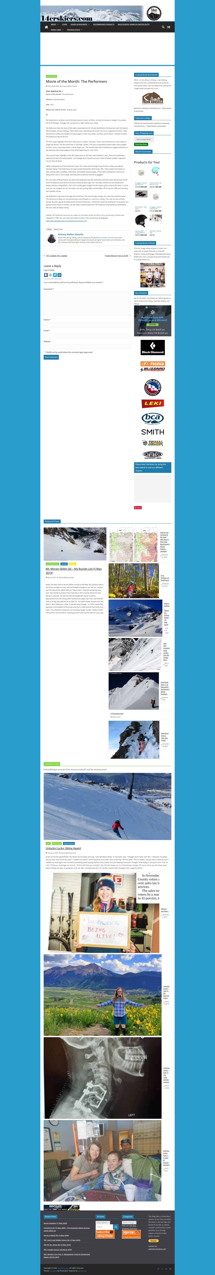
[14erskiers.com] (107, 7)
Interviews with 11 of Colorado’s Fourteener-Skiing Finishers (165, 688)
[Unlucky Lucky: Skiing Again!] (107, 806)
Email (47, 330)
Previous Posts (73, 30)
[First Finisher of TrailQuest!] (134, 580)
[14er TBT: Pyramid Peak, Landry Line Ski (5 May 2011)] (135, 654)
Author (49, 229)
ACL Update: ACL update (56, 256)
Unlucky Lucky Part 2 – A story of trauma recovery (166, 1158)
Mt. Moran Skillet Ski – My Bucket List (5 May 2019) (74, 571)
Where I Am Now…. (165, 910)
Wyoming (72, 564)
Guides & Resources (79, 24)
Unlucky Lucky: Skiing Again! (63, 848)
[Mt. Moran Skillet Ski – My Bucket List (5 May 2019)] (75, 543)
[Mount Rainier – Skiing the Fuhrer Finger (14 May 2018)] (135, 618)
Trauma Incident (69, 843)
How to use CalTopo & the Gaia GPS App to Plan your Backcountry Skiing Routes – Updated (165, 541)
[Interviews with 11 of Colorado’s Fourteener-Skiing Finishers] (134, 691)
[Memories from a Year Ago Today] (134, 740)
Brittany (98, 242)
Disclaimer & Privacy (129, 1228)
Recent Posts (58, 229)
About (53, 24)
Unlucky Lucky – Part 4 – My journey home (166, 992)
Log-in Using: (49, 270)
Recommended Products (103, 24)
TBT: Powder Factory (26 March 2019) (58, 1250)
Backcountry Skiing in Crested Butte (133, 24)
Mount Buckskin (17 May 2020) (55, 1223)
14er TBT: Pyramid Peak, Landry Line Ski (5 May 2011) (166, 651)
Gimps (48, 843)
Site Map (133, 1226)
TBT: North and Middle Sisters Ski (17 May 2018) (62, 1240)
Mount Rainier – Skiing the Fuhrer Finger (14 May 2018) (167, 614)
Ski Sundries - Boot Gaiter (141, 208)
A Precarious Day (116, 713)
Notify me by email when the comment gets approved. (69, 352)
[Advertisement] (107, 49)
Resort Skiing (57, 843)
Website (47, 341)
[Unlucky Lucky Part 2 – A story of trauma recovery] (102, 1161)
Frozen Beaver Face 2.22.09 (116, 256)
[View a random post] (168, 27)
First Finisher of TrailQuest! (165, 577)
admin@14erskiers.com (157, 1249)
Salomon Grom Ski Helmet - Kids (155, 184)
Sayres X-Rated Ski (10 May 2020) (56, 1235)
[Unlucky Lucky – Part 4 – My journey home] (103, 995)
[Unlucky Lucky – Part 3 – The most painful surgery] (103, 1078)
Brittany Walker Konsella (69, 86)
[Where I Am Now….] (101, 913)
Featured (64, 564)
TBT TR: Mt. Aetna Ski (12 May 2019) (57, 1245)
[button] (57, 24)
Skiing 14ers (56, 30)
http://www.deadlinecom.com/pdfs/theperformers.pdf (66, 221)
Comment (49, 289)
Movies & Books (51, 76)
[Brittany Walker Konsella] (51, 235)
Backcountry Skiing (52, 564)
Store (64, 24)
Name (47, 320)
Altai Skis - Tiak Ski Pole (155, 232)
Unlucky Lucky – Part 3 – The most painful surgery (166, 1075)
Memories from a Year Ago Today (165, 736)
